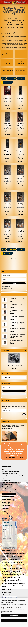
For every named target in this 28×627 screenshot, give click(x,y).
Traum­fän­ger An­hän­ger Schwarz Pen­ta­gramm (7, 151)
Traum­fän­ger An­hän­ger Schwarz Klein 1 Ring (20, 230)
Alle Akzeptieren (14, 615)
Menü (2, 2)
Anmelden (14, 283)
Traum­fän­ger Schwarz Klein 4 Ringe (20, 204)
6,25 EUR (14, 368)
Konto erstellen (6, 286)
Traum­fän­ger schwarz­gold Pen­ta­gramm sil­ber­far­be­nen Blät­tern (20, 98)
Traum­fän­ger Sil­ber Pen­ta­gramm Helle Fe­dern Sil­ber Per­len (20, 177)
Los (24, 414)
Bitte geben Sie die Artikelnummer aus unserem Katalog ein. (13, 407)
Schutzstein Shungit (7, 428)
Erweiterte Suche (14, 394)
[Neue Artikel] (25, 350)
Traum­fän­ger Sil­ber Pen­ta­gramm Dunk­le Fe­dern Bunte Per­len (7, 124)
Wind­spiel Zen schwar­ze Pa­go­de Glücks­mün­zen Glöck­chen (7, 98)
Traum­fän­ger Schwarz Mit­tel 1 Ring (7, 204)
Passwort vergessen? (7, 288)
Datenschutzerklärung (6, 612)
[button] (2, 78)
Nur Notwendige (14, 620)
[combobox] (12, 78)
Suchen (14, 390)
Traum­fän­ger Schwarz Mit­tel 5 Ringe (20, 124)
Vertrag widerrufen (9, 494)
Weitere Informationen (14, 624)
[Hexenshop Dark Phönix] (14, 2)
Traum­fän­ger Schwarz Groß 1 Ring (7, 230)
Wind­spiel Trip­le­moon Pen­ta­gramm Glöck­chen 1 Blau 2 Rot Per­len (20, 151)
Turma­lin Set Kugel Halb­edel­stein (14, 365)
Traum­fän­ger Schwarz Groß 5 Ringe (7, 177)
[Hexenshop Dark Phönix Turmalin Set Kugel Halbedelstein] (14, 358)
